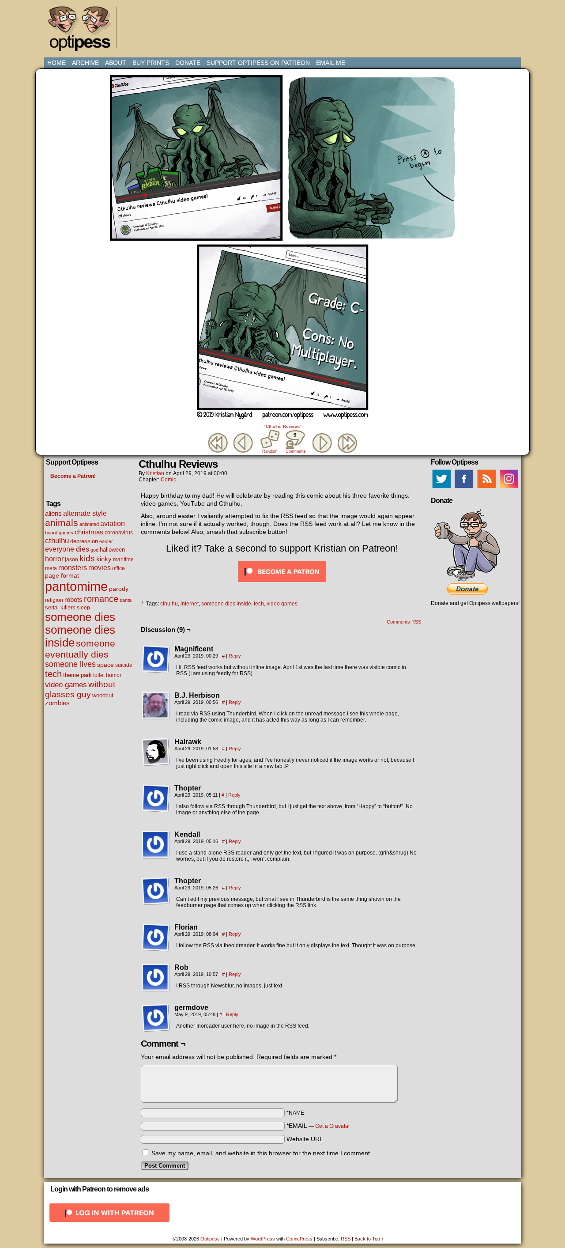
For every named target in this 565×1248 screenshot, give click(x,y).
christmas (89, 532)
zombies (57, 703)
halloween (112, 549)
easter (106, 541)
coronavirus (119, 532)
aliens (53, 513)
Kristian (155, 473)
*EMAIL (318, 1125)
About (115, 62)
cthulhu (57, 540)
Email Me (330, 62)
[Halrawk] (156, 752)
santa (126, 600)
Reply (235, 655)
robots (73, 599)
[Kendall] (156, 845)
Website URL (304, 1138)
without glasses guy (80, 689)
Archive (85, 62)
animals (61, 523)
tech (53, 674)
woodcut (102, 695)
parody (118, 588)
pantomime (76, 586)
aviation (112, 523)
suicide (123, 665)
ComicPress (299, 1238)
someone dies (80, 617)
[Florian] (156, 937)
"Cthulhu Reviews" (282, 426)
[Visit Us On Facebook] (463, 488)
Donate (187, 62)
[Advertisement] (284, 24)
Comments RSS (404, 621)
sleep (83, 608)
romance (101, 599)
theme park (77, 675)
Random (270, 451)
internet (190, 604)
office (118, 568)
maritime (123, 559)
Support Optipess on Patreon (258, 62)
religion (54, 600)
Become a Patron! (73, 476)
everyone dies (67, 549)
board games (59, 532)
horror (54, 559)
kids (87, 558)
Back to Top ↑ (369, 1238)
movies (99, 567)
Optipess (84, 30)
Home (56, 62)
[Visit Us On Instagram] (508, 488)
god (94, 549)
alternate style (85, 513)
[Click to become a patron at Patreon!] (282, 584)
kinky (104, 559)
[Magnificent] (156, 659)
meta (51, 568)
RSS (345, 1238)
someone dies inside (226, 604)
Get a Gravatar (332, 1126)
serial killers (60, 607)
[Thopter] (156, 798)
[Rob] (156, 978)
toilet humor (107, 675)
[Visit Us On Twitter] (441, 488)
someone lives (70, 664)
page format (62, 575)
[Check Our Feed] (486, 488)
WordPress (263, 1238)
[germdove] (156, 1018)
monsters (72, 567)
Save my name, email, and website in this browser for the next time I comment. (261, 1153)
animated (89, 524)
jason (71, 559)
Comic (168, 480)
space (105, 664)
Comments (295, 443)
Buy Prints (150, 62)
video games (66, 684)
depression (84, 541)
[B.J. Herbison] (156, 706)
